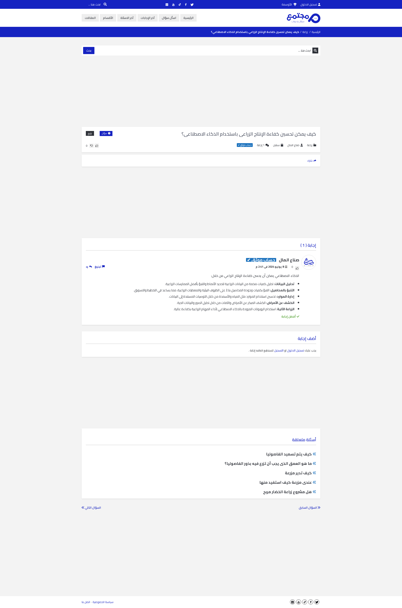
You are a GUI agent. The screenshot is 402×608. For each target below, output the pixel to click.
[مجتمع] (303, 18)
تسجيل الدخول (308, 4)
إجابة (260, 145)
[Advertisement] (201, 91)
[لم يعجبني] (91, 146)
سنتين (276, 145)
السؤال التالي (92, 507)
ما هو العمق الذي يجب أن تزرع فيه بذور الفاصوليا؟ (268, 463)
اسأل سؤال (169, 18)
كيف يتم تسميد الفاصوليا (289, 454)
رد (87, 266)
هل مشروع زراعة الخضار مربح (287, 491)
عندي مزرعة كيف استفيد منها (285, 482)
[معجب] (97, 146)
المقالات (90, 18)
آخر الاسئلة (126, 18)
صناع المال (293, 145)
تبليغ (90, 133)
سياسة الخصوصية (103, 601)
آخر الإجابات (148, 18)
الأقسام (108, 18)
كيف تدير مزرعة (298, 472)
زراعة (305, 31)
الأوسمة (287, 4)
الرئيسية (188, 18)
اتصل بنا (86, 601)
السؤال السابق (308, 507)
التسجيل (278, 350)
